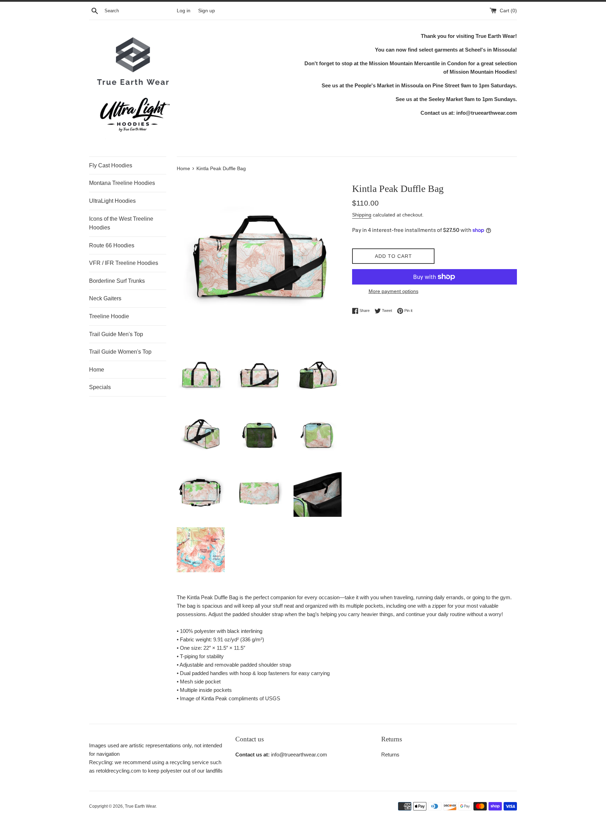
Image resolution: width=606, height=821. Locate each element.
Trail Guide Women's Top (120, 352)
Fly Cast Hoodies (110, 165)
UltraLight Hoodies (112, 201)
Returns (390, 754)
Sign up (206, 10)
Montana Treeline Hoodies (122, 183)
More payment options (393, 291)
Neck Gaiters (105, 298)
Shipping (361, 215)
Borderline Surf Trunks (117, 281)
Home (96, 370)
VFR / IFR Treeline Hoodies (123, 263)
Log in (183, 10)
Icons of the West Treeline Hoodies (121, 223)
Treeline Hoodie (109, 316)
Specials (100, 387)
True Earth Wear (140, 806)
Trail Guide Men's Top (116, 334)
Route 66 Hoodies (111, 245)
